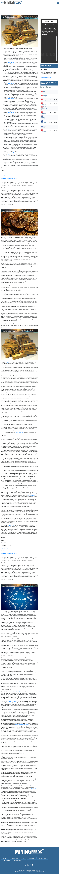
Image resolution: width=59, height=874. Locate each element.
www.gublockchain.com (15, 152)
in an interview (33, 788)
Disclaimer (31, 858)
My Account (6, 860)
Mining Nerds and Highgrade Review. (38, 871)
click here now (11, 62)
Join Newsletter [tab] (49, 21)
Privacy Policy (42, 858)
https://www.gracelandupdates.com (10, 175)
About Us (5, 858)
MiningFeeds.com (27, 870)
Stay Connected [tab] (49, 25)
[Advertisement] (19, 9)
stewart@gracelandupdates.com (9, 178)
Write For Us (17, 860)
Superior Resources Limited (44, 122)
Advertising (15, 858)
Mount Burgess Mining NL (43, 117)
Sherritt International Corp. (44, 108)
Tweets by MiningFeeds (45, 77)
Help (24, 858)
